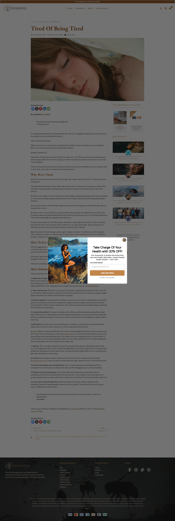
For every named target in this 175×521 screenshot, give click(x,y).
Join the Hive (107, 273)
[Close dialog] (124, 240)
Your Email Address (96, 263)
